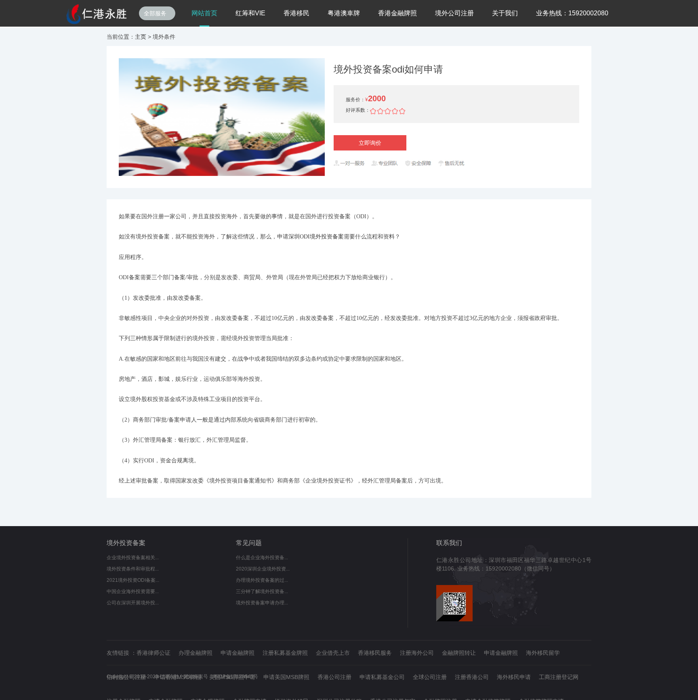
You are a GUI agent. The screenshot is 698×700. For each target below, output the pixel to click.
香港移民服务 (375, 653)
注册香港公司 (472, 677)
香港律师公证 (153, 653)
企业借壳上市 (333, 653)
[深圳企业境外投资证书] (96, 14)
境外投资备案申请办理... (262, 603)
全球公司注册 (430, 677)
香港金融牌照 (397, 13)
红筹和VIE (250, 13)
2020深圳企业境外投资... (263, 569)
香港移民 (296, 13)
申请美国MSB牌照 (286, 677)
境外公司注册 (454, 13)
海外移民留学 (543, 653)
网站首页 (204, 13)
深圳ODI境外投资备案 (316, 237)
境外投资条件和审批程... (133, 569)
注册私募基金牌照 (285, 653)
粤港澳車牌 (344, 13)
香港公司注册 (334, 677)
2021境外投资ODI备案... (133, 580)
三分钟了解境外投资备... (262, 591)
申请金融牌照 (237, 653)
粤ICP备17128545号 (235, 676)
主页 (140, 36)
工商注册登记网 (558, 677)
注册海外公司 (417, 653)
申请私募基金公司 (382, 677)
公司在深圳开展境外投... (133, 603)
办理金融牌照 (195, 653)
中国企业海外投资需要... (133, 591)
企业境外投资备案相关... (133, 557)
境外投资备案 (126, 542)
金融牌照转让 (459, 653)
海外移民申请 (514, 677)
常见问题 (249, 542)
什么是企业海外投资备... (262, 557)
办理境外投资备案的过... (262, 580)
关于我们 (505, 13)
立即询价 (370, 143)
